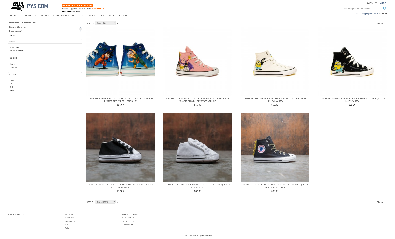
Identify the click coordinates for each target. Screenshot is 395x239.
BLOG (67, 228)
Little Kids (13, 67)
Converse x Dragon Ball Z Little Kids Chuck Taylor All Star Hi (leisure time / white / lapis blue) (120, 99)
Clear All (11, 35)
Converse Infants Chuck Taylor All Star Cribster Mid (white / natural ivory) (198, 185)
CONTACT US (70, 218)
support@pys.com (16, 214)
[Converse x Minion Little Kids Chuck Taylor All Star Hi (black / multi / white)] (352, 61)
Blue (11, 83)
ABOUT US (69, 214)
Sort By (90, 23)
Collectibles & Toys (63, 15)
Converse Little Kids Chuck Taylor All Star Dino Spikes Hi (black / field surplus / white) (275, 185)
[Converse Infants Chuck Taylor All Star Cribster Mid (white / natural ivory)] (197, 148)
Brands (123, 15)
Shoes (13, 15)
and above (17, 50)
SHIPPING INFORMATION (131, 214)
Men (81, 15)
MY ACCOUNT (70, 221)
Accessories (42, 15)
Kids (102, 15)
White (12, 90)
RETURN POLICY (128, 218)
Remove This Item (80, 27)
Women (91, 15)
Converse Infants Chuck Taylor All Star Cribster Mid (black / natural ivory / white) (120, 185)
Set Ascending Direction (118, 23)
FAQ (66, 224)
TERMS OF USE (127, 224)
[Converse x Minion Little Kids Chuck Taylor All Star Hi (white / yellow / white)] (275, 61)
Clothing (26, 15)
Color (12, 87)
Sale (111, 15)
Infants (12, 64)
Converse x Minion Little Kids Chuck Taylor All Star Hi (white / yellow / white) (275, 99)
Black (12, 80)
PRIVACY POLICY (128, 221)
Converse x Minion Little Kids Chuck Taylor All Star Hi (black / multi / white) (352, 99)
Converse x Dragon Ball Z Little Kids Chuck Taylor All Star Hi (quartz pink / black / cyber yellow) (197, 99)
